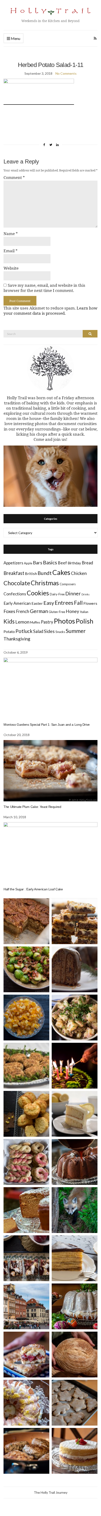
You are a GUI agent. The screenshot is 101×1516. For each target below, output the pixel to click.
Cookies (38, 593)
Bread (87, 562)
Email (11, 250)
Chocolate (17, 583)
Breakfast (14, 573)
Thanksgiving (17, 638)
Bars (37, 562)
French (22, 611)
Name (11, 233)
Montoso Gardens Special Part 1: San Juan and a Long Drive (47, 724)
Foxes (9, 611)
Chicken (79, 573)
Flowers (90, 603)
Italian (84, 612)
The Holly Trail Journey (50, 1492)
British (31, 573)
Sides (49, 631)
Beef (62, 562)
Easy (48, 603)
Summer (76, 631)
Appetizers (13, 562)
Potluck (24, 631)
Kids (9, 621)
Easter (37, 603)
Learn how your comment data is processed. (50, 310)
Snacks (60, 632)
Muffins (35, 622)
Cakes (61, 572)
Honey (72, 611)
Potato (9, 631)
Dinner (73, 593)
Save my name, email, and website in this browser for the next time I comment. (44, 288)
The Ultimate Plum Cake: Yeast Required (32, 807)
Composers (68, 584)
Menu (15, 38)
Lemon (22, 621)
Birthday (74, 563)
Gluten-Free (57, 612)
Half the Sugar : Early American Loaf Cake (33, 889)
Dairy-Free (57, 594)
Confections (15, 593)
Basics (50, 562)
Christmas (45, 583)
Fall (78, 602)
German (39, 611)
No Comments (66, 73)
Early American (17, 603)
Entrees (64, 602)
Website (11, 268)
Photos (64, 621)
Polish (84, 621)
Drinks (85, 594)
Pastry (47, 621)
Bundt (45, 573)
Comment (14, 177)
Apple (28, 563)
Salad (38, 631)
